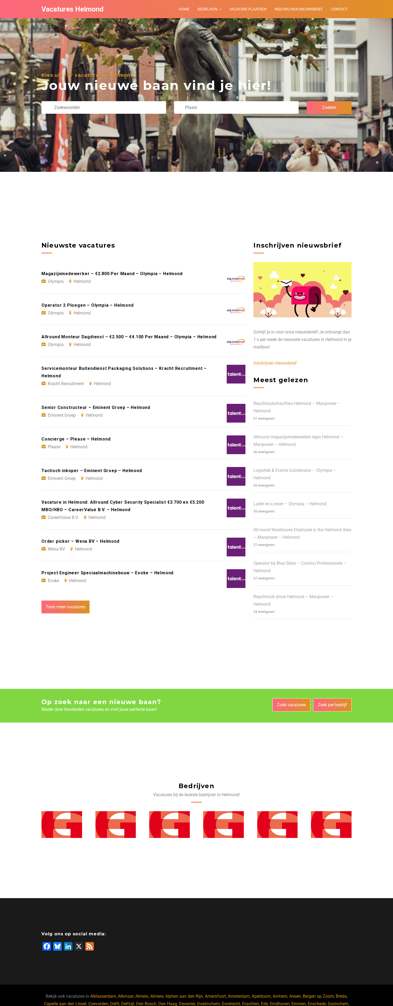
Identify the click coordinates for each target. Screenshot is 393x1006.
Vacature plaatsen (248, 9)
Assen (295, 996)
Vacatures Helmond (72, 9)
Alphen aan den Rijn (184, 996)
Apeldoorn (261, 996)
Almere (156, 996)
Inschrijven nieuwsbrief (299, 9)
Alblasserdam (103, 996)
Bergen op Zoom (318, 996)
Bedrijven (207, 9)
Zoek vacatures (291, 704)
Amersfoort (215, 996)
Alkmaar (125, 996)
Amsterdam (239, 996)
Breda (341, 996)
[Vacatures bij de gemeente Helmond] (61, 824)
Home (184, 9)
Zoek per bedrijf (332, 704)
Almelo (141, 996)
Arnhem (280, 996)
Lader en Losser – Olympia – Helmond (289, 503)
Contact (339, 9)
